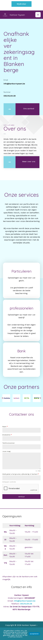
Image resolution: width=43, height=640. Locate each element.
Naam (5, 426)
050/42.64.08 (26, 604)
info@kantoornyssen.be (24, 601)
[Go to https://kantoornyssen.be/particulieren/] (21, 280)
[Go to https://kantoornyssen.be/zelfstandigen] (21, 320)
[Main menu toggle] (38, 14)
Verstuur (21, 497)
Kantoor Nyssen (17, 15)
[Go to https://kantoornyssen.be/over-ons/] (21, 162)
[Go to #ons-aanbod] (21, 109)
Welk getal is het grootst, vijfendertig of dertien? (20, 474)
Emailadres (7, 435)
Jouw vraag (6, 451)
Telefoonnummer (8, 443)
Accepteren (34, 634)
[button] (21, 4)
